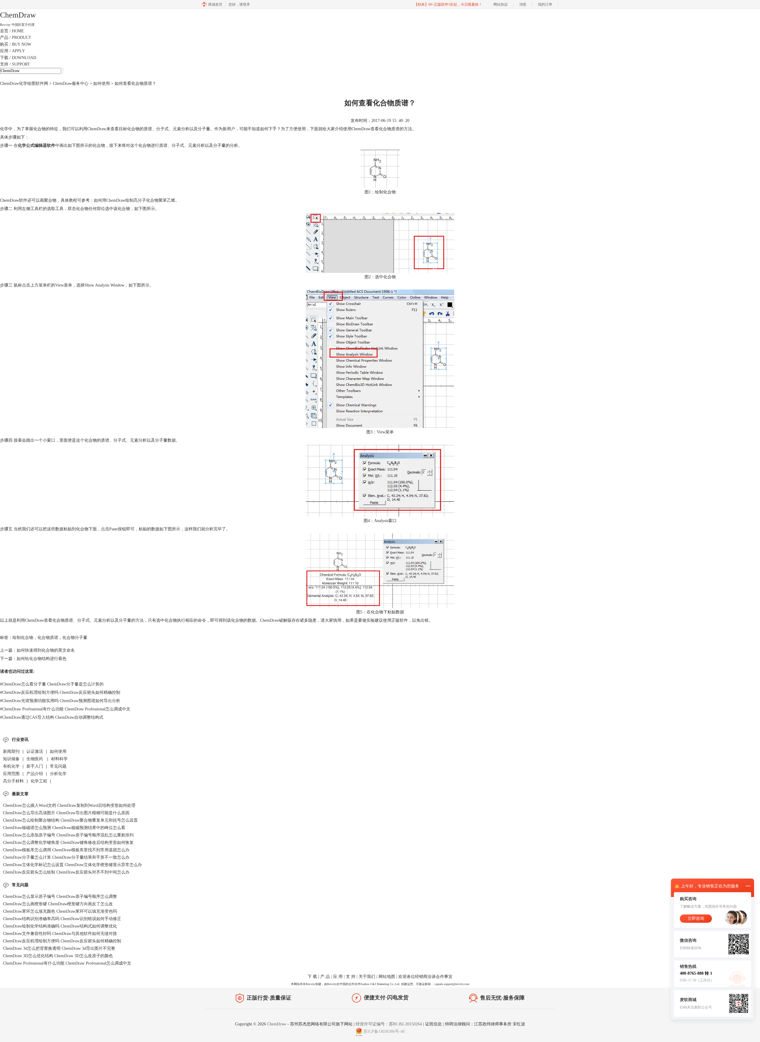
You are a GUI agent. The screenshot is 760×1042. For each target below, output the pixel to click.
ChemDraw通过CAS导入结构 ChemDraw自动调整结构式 (51, 717)
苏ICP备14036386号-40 (384, 1031)
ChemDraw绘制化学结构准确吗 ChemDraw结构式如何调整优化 (60, 926)
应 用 (338, 976)
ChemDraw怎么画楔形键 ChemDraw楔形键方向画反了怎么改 (58, 904)
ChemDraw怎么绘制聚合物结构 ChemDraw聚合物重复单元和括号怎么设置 (70, 820)
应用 (12, 51)
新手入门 (34, 766)
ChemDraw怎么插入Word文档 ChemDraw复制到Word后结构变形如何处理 (69, 805)
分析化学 (58, 773)
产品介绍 (34, 773)
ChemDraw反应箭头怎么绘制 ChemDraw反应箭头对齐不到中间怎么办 (66, 872)
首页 (12, 31)
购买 (15, 44)
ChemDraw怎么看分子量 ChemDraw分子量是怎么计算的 (52, 684)
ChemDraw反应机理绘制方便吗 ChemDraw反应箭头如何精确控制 (60, 692)
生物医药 (35, 759)
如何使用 (101, 83)
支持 (15, 64)
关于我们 (367, 976)
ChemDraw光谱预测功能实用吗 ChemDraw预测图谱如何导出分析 (60, 701)
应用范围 (11, 773)
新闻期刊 (11, 751)
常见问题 (58, 766)
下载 (18, 57)
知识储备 (11, 759)
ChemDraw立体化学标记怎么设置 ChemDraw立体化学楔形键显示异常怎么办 (72, 865)
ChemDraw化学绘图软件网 (24, 83)
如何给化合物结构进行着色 (41, 658)
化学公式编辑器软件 (36, 145)
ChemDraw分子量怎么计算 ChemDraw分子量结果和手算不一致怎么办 (66, 857)
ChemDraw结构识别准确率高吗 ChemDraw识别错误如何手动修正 (62, 919)
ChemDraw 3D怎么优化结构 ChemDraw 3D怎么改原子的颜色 (58, 956)
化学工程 (39, 781)
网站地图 (387, 976)
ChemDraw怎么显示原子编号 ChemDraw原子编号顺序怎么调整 (60, 896)
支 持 (350, 976)
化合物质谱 (47, 637)
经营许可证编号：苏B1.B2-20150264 (389, 1024)
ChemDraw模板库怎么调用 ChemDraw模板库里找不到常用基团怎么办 (66, 850)
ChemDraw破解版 (276, 620)
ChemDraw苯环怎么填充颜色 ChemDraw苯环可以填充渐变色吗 (60, 911)
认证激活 (34, 751)
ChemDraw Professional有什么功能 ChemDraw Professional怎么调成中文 (65, 709)
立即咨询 (696, 918)
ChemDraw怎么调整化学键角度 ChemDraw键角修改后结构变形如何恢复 (68, 842)
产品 (15, 37)
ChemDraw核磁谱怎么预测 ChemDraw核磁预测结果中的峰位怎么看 (64, 827)
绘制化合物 (22, 637)
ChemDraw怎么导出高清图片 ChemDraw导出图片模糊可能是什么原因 (66, 813)
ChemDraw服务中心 (70, 83)
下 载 (312, 976)
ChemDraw (277, 1024)
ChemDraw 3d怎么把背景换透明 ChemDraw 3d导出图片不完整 (59, 948)
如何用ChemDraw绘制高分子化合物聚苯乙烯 (134, 200)
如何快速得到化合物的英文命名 (46, 650)
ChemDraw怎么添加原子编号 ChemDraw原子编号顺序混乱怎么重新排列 (68, 835)
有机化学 (11, 766)
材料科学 (59, 759)
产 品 (325, 976)
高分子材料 (13, 781)
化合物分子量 (74, 637)
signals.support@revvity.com (452, 984)
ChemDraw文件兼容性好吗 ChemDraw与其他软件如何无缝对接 (60, 933)
